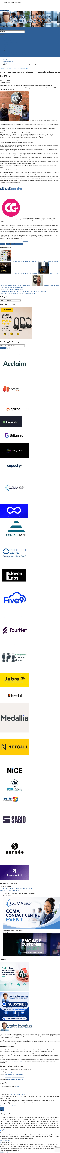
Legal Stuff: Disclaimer (19, 54)
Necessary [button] (3, 1129)
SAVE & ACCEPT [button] (4, 1152)
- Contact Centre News (12, 68)
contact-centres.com (18, 1094)
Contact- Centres (5, 82)
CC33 (11, 289)
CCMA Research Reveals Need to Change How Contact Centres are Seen (23, 291)
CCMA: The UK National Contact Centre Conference (16, 888)
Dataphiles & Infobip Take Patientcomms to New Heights (18, 293)
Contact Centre (18, 289)
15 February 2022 (5, 81)
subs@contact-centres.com (15, 1079)
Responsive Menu (4, 10)
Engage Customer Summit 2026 (10, 890)
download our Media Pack (16, 1061)
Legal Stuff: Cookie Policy (19, 56)
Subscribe (6, 46)
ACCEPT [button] (13, 1106)
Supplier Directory (8, 39)
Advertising (6, 44)
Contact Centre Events (10, 43)
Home (5, 37)
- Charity (2, 68)
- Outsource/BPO (24, 68)
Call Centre (6, 289)
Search (2, 29)
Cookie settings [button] (5, 1106)
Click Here (17, 1086)
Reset (8, 348)
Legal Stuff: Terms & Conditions (19, 52)
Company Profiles (8, 41)
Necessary (5, 1131)
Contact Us (6, 48)
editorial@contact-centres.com (15, 1072)
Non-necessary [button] (5, 1140)
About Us (8, 50)
